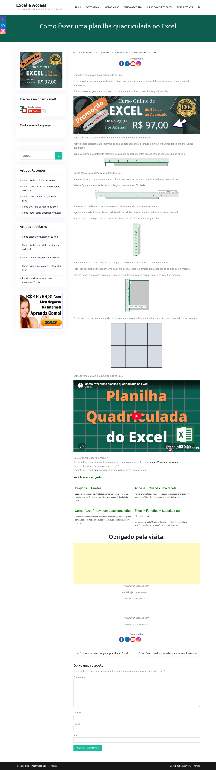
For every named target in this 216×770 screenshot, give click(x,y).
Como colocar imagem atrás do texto (41, 257)
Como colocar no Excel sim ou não (40, 236)
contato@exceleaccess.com (163, 462)
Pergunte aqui (185, 7)
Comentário (79, 677)
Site (75, 735)
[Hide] (1, 37)
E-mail (77, 724)
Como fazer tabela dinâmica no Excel (41, 212)
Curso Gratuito (133, 7)
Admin (106, 52)
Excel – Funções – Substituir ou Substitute (157, 513)
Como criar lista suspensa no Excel (40, 206)
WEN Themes (194, 766)
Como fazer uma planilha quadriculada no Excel (136, 52)
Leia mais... (176, 497)
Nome (77, 712)
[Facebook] (121, 63)
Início (78, 7)
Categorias (92, 7)
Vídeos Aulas (112, 7)
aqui (96, 470)
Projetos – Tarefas (88, 488)
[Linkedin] (127, 63)
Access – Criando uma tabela (155, 488)
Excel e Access (31, 5)
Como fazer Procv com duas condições (103, 511)
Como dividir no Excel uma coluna (39, 180)
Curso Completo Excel (159, 7)
